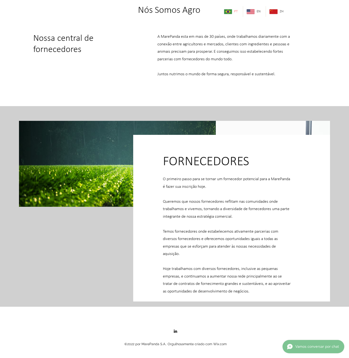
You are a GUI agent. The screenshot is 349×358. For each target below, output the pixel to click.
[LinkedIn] (175, 331)
